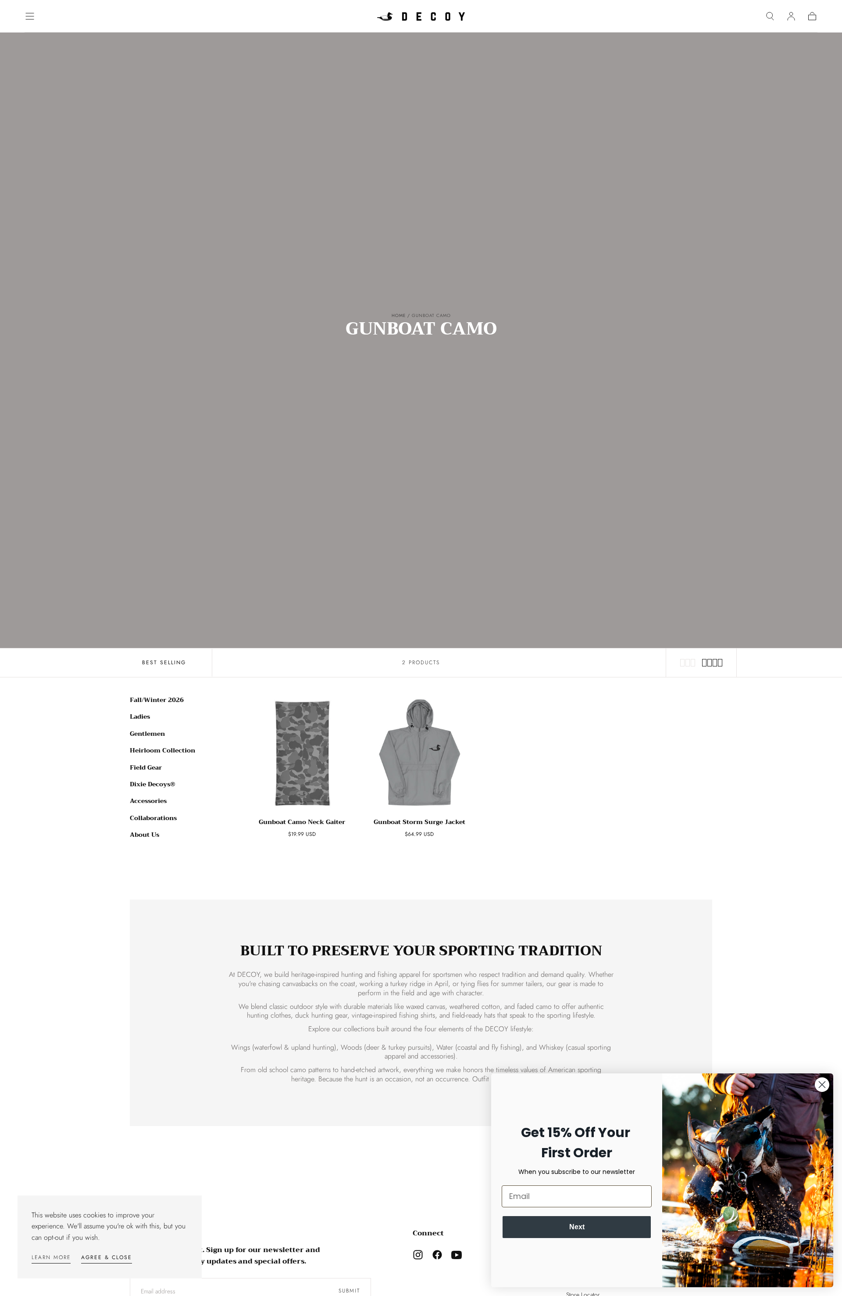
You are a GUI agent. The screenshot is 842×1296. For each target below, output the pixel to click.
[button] (30, 16)
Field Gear (146, 767)
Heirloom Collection (162, 750)
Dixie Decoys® (152, 784)
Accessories (148, 801)
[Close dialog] (822, 1084)
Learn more (51, 1257)
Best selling (164, 662)
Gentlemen (147, 733)
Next (577, 1227)
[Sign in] (791, 16)
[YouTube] (456, 1254)
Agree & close (106, 1257)
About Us (144, 834)
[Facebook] (437, 1254)
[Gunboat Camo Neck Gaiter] (302, 753)
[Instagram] (418, 1254)
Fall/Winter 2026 (157, 700)
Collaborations (153, 818)
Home (399, 315)
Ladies (140, 716)
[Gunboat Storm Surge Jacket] (419, 753)
